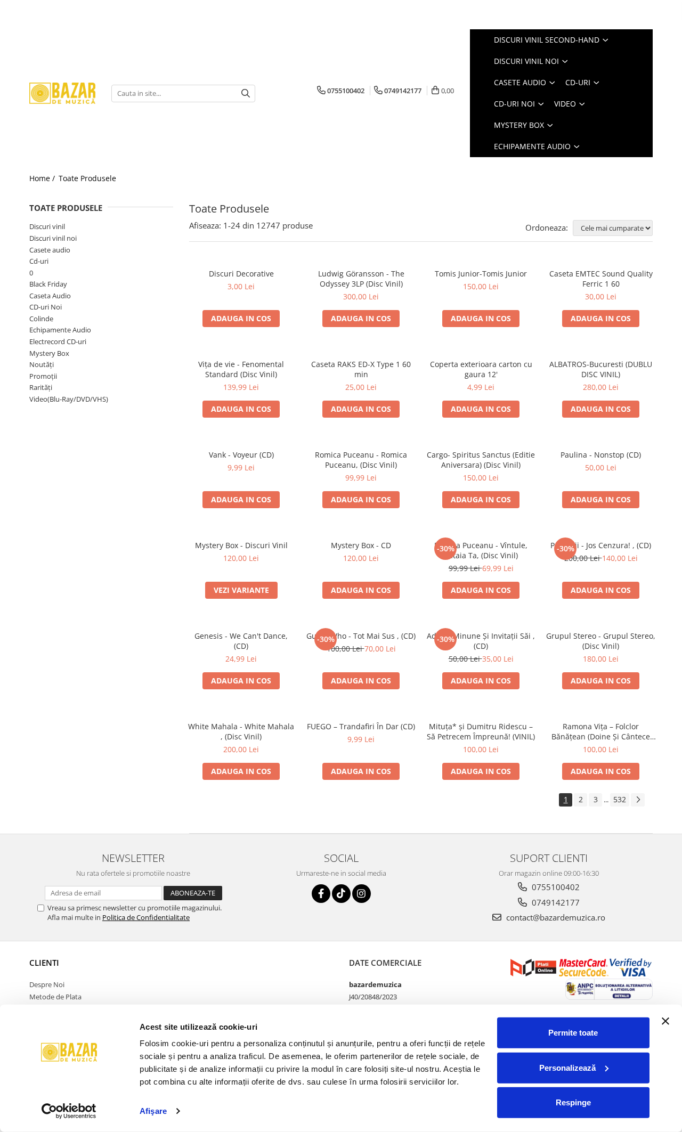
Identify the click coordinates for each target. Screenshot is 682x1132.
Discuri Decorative (241, 273)
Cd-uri (38, 261)
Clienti (44, 962)
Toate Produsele (87, 178)
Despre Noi (46, 984)
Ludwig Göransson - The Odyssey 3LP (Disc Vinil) (361, 278)
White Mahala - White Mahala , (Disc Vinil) (241, 731)
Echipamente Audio (60, 330)
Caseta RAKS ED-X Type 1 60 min (361, 369)
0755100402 (555, 887)
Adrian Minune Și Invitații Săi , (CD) (481, 641)
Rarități (40, 387)
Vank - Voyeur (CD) (241, 455)
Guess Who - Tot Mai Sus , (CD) (361, 636)
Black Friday (48, 284)
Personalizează (567, 1067)
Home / (43, 178)
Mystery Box (49, 353)
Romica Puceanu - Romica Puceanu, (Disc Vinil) (361, 460)
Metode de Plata (55, 996)
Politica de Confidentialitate (146, 917)
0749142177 (555, 902)
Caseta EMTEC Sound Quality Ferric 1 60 (601, 278)
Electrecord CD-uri (57, 341)
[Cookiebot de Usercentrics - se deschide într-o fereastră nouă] (69, 1111)
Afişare (153, 1110)
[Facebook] (321, 893)
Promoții (43, 376)
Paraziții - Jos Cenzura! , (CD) (600, 545)
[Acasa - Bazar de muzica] (62, 93)
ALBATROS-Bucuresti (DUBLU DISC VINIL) (600, 369)
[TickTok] (341, 893)
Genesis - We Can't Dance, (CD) (241, 641)
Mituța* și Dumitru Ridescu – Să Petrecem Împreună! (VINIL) (481, 731)
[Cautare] (245, 93)
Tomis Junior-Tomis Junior (481, 273)
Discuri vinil (47, 226)
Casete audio (49, 250)
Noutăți (41, 364)
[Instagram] (361, 893)
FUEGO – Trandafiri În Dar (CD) (361, 726)
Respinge (573, 1102)
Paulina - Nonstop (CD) (601, 455)
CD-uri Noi (45, 307)
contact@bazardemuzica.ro (554, 917)
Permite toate (573, 1032)
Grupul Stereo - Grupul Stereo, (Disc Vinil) (600, 641)
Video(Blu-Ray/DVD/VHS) (68, 399)
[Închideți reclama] (665, 1021)
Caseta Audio (50, 295)
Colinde (41, 318)
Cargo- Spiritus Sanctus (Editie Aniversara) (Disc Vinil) (481, 460)
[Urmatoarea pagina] (638, 800)
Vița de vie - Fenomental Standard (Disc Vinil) (241, 369)
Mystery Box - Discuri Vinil (241, 545)
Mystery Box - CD (361, 545)
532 (619, 799)
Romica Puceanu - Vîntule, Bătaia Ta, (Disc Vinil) (480, 550)
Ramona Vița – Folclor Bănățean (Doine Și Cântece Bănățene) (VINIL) (600, 731)
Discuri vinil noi (53, 238)
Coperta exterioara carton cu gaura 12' (481, 369)
